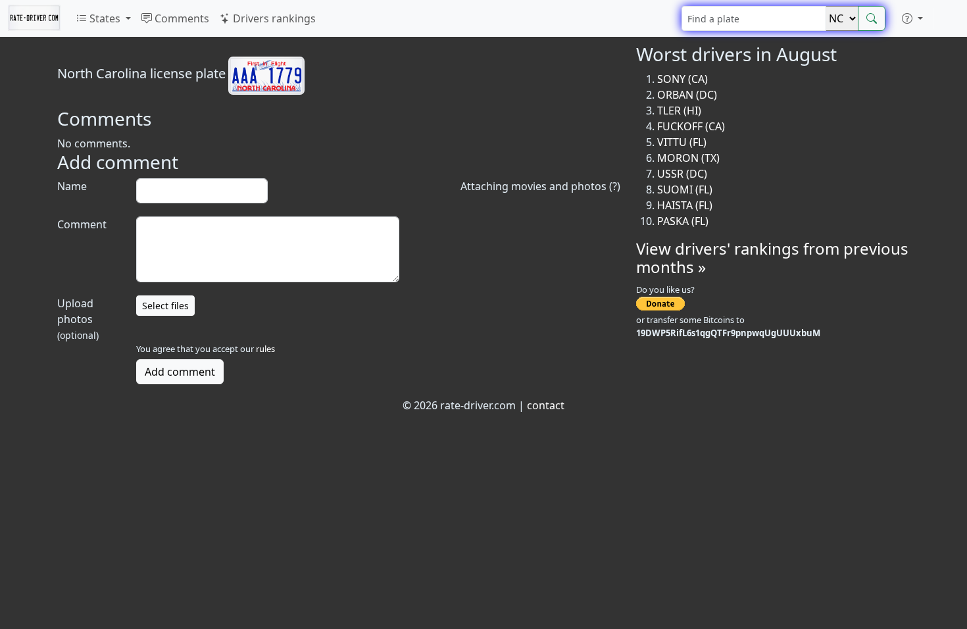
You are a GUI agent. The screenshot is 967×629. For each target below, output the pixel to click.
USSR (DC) (682, 173)
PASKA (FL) (682, 221)
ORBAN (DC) (687, 95)
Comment (82, 224)
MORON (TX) (688, 158)
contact (545, 405)
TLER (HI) (679, 110)
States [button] (105, 18)
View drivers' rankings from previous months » (772, 258)
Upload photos (78, 318)
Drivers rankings (273, 18)
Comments (180, 18)
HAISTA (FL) (684, 205)
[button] (912, 18)
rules (265, 349)
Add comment (180, 372)
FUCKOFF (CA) (691, 126)
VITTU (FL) (682, 142)
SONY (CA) (682, 79)
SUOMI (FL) (684, 189)
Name (72, 186)
